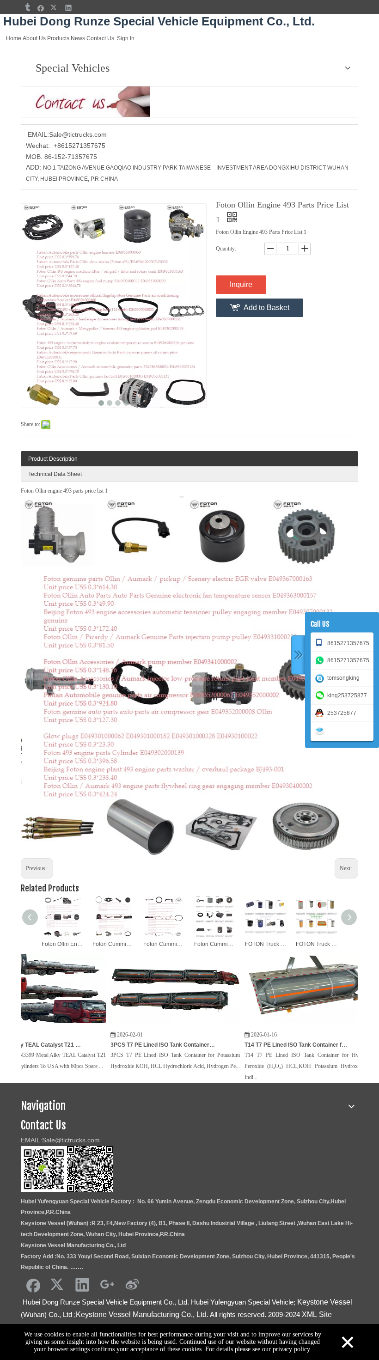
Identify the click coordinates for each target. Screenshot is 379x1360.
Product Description (53, 459)
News (78, 38)
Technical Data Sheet (55, 474)
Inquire (241, 284)
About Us (34, 38)
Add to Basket (266, 307)
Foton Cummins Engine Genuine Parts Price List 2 (164, 944)
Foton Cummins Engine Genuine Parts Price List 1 (215, 944)
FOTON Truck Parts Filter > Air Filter (316, 944)
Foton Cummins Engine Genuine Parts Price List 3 (113, 944)
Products (58, 38)
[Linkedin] (68, 7)
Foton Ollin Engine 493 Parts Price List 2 (62, 944)
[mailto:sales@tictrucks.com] (321, 730)
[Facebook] (41, 7)
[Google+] (107, 1284)
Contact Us (100, 38)
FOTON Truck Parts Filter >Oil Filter (266, 944)
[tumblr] (27, 7)
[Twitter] (55, 7)
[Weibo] (132, 1284)
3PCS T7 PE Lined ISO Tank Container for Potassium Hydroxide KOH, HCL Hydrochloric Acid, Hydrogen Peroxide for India (118, 1045)
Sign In (125, 38)
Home (13, 38)
